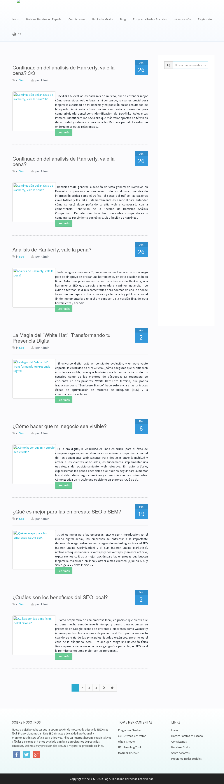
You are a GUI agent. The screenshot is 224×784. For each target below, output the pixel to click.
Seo (21, 80)
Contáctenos (76, 19)
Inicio (15, 19)
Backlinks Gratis (102, 19)
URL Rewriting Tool (129, 747)
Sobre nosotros (180, 753)
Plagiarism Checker (129, 730)
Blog (123, 19)
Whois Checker (126, 741)
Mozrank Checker (128, 753)
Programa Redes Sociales (150, 19)
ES (18, 34)
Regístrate (205, 19)
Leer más (64, 132)
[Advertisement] (186, 139)
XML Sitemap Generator (132, 736)
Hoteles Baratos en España (43, 19)
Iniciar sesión (182, 19)
